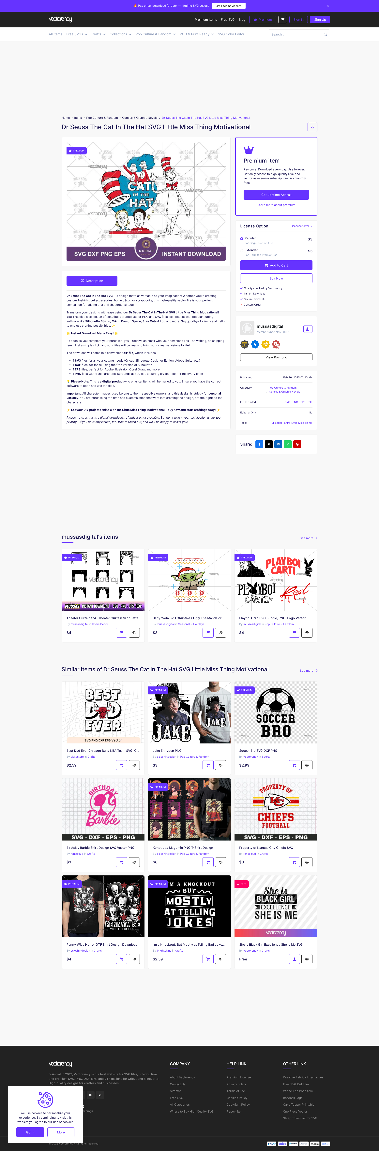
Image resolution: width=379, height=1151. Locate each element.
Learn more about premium (276, 205)
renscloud (77, 853)
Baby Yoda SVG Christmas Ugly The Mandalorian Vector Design (189, 618)
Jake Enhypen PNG (167, 751)
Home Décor (100, 624)
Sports (266, 756)
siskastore (77, 756)
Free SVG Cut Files (296, 1084)
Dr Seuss (276, 422)
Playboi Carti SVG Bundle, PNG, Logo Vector (272, 618)
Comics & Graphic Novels (140, 118)
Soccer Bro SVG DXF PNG (258, 751)
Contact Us (177, 1084)
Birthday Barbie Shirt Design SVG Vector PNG (100, 848)
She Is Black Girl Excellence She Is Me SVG (271, 944)
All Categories (180, 1104)
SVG (288, 402)
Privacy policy (236, 1084)
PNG (296, 402)
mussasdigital (79, 624)
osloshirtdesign (166, 756)
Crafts (91, 756)
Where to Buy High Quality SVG (191, 1111)
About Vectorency (182, 1077)
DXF (310, 402)
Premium (265, 20)
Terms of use (236, 1091)
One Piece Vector (295, 1111)
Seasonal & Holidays (191, 624)
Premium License (239, 1077)
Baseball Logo (293, 1098)
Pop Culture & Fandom (102, 118)
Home (66, 118)
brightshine (164, 950)
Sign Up (320, 20)
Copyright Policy (238, 1104)
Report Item (235, 1111)
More (61, 1132)
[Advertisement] (189, 78)
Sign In (299, 20)
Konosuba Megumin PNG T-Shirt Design (183, 848)
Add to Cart (278, 265)
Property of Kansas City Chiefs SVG (266, 848)
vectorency (250, 756)
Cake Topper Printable (298, 1104)
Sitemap (175, 1091)
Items (78, 118)
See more (307, 538)
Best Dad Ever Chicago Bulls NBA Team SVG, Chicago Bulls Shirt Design (103, 751)
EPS (303, 402)
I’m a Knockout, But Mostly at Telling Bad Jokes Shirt (189, 944)
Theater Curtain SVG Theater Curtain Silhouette (102, 618)
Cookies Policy (237, 1098)
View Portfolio (276, 357)
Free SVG (176, 1098)
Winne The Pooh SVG (298, 1091)
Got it (30, 1132)
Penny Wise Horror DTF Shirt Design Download (102, 944)
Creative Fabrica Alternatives (303, 1077)
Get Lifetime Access (228, 5)
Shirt (287, 422)
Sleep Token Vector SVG (300, 1118)
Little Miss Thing (301, 422)
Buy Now (276, 278)
